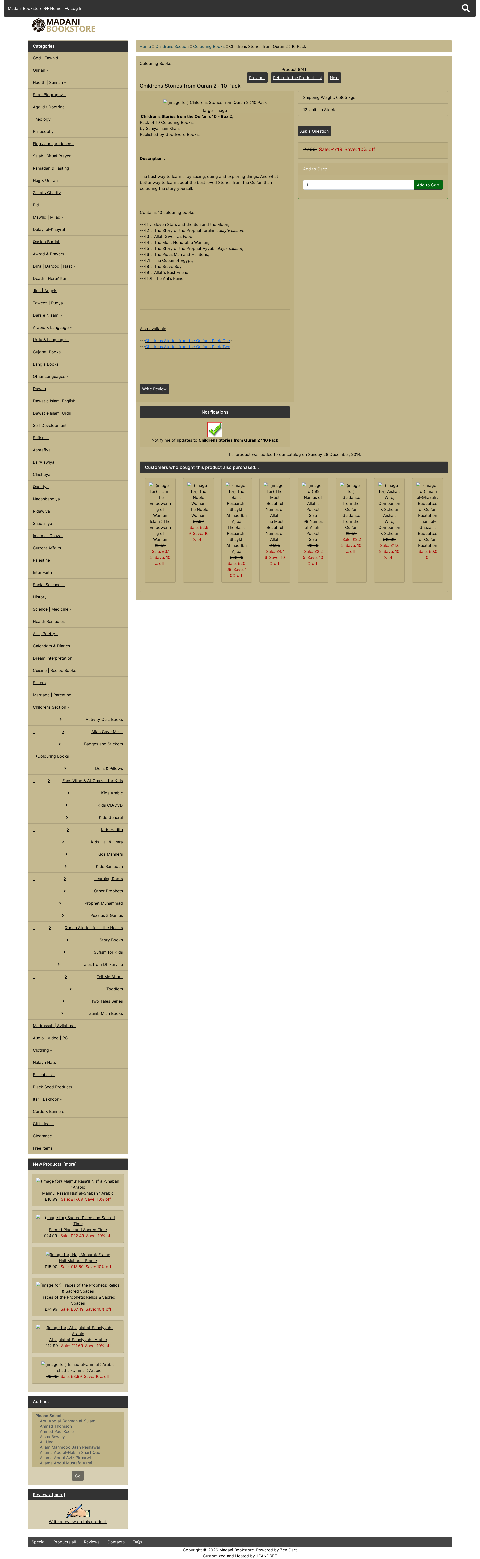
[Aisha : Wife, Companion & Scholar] (389, 496)
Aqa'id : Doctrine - (50, 106)
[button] (466, 8)
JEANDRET (266, 1555)
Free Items (43, 1148)
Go (78, 1475)
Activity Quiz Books (104, 719)
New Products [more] (55, 1164)
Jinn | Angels (45, 290)
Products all (65, 1541)
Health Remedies (49, 621)
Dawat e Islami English (54, 400)
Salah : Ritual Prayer (52, 155)
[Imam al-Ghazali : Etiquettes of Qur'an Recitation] (427, 499)
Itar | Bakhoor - (47, 1099)
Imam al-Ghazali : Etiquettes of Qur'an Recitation (427, 533)
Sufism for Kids (108, 952)
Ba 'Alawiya (43, 462)
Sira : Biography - (49, 94)
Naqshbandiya (46, 498)
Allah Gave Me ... (107, 731)
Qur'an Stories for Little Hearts (94, 927)
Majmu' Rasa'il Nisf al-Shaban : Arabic (78, 1193)
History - (41, 596)
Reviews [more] (49, 1494)
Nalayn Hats (44, 1062)
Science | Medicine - (52, 609)
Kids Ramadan (109, 866)
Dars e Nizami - (47, 315)
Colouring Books (209, 46)
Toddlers (114, 988)
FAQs (137, 1541)
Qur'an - (40, 70)
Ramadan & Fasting (51, 168)
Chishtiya (41, 474)
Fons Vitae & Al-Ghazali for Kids (92, 780)
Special (39, 1541)
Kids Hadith (112, 829)
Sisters (39, 682)
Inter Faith (42, 572)
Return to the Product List (297, 77)
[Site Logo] (99, 25)
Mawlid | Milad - (48, 217)
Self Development (50, 425)
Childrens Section (172, 46)
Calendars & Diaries (51, 645)
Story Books (111, 939)
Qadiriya (41, 486)
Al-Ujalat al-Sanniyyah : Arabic (78, 1339)
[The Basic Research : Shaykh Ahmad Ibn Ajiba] (237, 502)
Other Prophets (108, 890)
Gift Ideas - (43, 1123)
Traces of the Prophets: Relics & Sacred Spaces (78, 1300)
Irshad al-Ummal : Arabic (78, 1370)
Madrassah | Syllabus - (54, 1025)
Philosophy (43, 131)
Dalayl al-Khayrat (49, 229)
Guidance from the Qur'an (351, 521)
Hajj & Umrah (45, 180)
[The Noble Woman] (199, 493)
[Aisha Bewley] (78, 1436)
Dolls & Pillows (109, 768)
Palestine (41, 560)
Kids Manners (110, 854)
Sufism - (41, 437)
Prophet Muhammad (104, 903)
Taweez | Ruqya (48, 302)
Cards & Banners (48, 1111)
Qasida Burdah (46, 241)
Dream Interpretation (52, 658)
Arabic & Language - (52, 327)
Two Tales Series (107, 1001)
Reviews (92, 1541)
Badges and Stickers (103, 743)
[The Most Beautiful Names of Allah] (275, 499)
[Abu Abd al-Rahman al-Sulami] (78, 1421)
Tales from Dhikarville (102, 964)
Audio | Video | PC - (52, 1037)
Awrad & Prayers (48, 253)
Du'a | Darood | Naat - (54, 266)
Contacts (116, 1541)
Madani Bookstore (237, 1549)
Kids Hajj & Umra (107, 841)
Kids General (111, 817)
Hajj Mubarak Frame (78, 1260)
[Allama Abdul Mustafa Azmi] (78, 1463)
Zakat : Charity (47, 192)
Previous (257, 77)
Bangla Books (46, 364)
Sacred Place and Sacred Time (78, 1229)
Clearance (42, 1135)
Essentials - (44, 1074)
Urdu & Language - (51, 339)
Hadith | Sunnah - (49, 82)
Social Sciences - (49, 584)
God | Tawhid (45, 57)
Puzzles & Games (106, 915)
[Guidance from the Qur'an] (351, 496)
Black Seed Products (52, 1086)
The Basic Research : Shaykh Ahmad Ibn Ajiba (236, 539)
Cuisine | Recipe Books (54, 670)
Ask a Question (314, 131)
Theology (42, 119)
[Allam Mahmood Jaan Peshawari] (78, 1447)
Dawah (39, 388)
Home (55, 8)
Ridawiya (41, 511)
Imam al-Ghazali (48, 535)
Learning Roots (108, 878)
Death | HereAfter (49, 278)
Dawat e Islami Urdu (52, 413)
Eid (36, 204)
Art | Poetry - (45, 633)
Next (334, 77)
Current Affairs (47, 547)
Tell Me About (110, 976)
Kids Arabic (112, 792)
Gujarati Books (47, 351)
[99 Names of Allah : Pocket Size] (313, 499)
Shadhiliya (42, 523)
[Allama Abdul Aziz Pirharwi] (78, 1457)
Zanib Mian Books (106, 1013)
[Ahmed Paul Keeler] (78, 1431)
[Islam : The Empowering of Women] (160, 499)
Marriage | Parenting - (53, 694)
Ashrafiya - (43, 449)
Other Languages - (50, 376)
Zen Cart (288, 1549)
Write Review (154, 388)
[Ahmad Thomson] (78, 1426)
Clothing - (42, 1050)
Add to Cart (428, 184)
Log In (76, 8)
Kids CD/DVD (110, 805)
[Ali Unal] (78, 1442)
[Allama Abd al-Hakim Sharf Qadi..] (78, 1452)
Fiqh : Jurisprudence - (53, 143)
